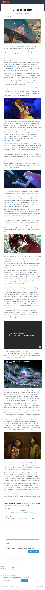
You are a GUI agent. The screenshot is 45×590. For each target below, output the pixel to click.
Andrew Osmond (15, 512)
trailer (34, 400)
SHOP (30, 1)
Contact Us (14, 567)
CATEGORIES (19, 1)
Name (7, 534)
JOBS (25, 1)
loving (34, 478)
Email (7, 538)
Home (2, 566)
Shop (2, 571)
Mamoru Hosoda (30, 512)
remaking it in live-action (10, 485)
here (7, 197)
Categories (3, 568)
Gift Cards (14, 572)
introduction (13, 204)
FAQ (13, 569)
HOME (13, 1)
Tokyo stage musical (9, 140)
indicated (32, 134)
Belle (15, 121)
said (23, 62)
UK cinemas (19, 505)
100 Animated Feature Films (28, 503)
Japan (24, 512)
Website (7, 543)
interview (10, 66)
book (23, 409)
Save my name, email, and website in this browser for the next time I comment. (22, 548)
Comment (8, 521)
